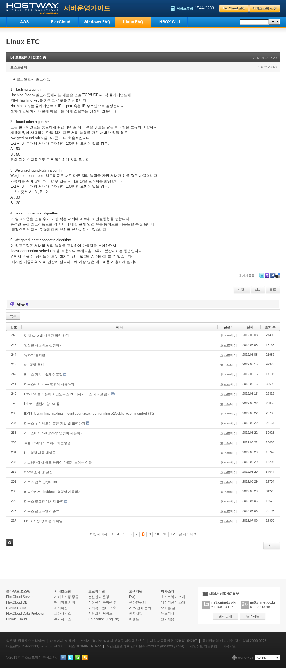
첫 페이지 (99, 534)
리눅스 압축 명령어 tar (40, 482)
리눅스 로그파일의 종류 (41, 511)
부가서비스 (62, 619)
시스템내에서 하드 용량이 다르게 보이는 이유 (58, 462)
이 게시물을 (246, 275)
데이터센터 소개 (173, 602)
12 (173, 534)
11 (165, 534)
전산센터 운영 (98, 597)
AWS (24, 22)
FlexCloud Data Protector (25, 614)
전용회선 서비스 (100, 614)
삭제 (258, 290)
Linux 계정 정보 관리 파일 (43, 521)
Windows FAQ (97, 22)
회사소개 (167, 591)
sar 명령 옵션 (34, 365)
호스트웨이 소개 (173, 597)
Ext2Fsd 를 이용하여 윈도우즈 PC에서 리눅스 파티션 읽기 (67, 394)
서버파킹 (61, 608)
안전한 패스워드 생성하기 (43, 345)
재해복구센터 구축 (102, 608)
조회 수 (270, 327)
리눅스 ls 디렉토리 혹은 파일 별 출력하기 (54, 423)
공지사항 (135, 614)
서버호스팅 (62, 591)
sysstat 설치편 (34, 355)
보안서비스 (62, 614)
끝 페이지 (186, 534)
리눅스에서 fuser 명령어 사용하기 (49, 384)
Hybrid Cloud (16, 608)
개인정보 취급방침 (203, 646)
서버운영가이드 (87, 8)
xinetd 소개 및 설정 (38, 472)
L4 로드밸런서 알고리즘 (28, 57)
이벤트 (134, 619)
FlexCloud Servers (20, 597)
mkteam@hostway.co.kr (165, 646)
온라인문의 (137, 602)
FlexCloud (60, 22)
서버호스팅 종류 (66, 597)
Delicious (277, 275)
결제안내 (225, 616)
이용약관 (229, 646)
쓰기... (271, 546)
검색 (9, 542)
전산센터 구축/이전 (102, 602)
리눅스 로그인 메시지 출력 (43, 501)
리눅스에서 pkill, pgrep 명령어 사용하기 (54, 433)
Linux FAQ (133, 22)
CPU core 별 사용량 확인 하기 (46, 335)
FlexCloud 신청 (234, 8)
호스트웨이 (18, 67)
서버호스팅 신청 (264, 8)
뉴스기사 (167, 614)
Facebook (272, 275)
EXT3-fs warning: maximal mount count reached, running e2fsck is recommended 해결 (89, 414)
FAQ (132, 597)
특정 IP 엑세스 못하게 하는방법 (47, 443)
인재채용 (167, 619)
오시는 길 (168, 608)
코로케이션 (96, 591)
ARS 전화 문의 (140, 608)
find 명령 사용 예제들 (40, 453)
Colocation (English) (103, 619)
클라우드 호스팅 (18, 591)
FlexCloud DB (16, 602)
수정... (242, 290)
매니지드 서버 (64, 602)
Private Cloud (16, 619)
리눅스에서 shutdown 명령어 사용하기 (53, 492)
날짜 (250, 327)
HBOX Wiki (169, 22)
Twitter (261, 275)
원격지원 (252, 616)
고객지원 (135, 591)
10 (157, 534)
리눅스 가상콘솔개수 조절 (43, 375)
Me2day (267, 275)
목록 (273, 290)
